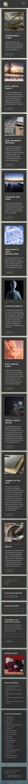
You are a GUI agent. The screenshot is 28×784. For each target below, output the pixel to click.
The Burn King (10, 742)
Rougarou (9, 736)
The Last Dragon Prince (13, 750)
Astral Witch (10, 719)
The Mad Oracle (11, 752)
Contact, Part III (13, 306)
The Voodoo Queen (12, 756)
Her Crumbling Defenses (13, 142)
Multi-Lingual (10, 694)
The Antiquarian (9, 138)
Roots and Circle (11, 734)
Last (7, 583)
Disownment (10, 690)
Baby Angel (9, 721)
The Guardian (10, 746)
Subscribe (9, 641)
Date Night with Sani (12, 701)
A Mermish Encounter (12, 686)
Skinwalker (8, 83)
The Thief (8, 754)
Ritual (8, 547)
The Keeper (9, 748)
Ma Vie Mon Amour (11, 697)
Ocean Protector (10, 194)
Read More (9, 54)
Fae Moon (7, 247)
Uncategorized (10, 757)
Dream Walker (9, 33)
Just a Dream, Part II (12, 87)
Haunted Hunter (9, 301)
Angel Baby (9, 717)
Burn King (9, 723)
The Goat (8, 744)
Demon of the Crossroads (14, 725)
